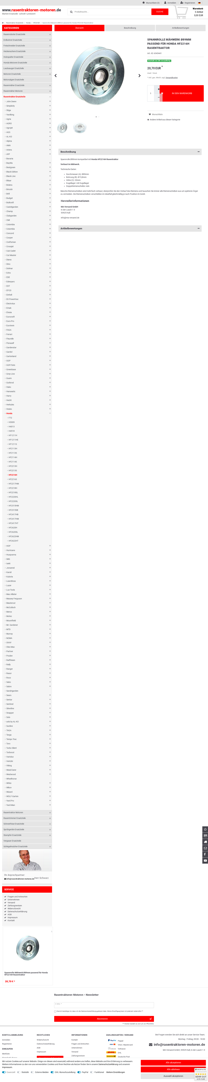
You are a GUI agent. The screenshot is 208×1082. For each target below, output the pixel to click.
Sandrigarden (12, 691)
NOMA (9, 638)
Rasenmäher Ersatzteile (14, 85)
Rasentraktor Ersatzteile (14, 23)
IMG (8, 559)
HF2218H (13, 488)
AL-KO (9, 136)
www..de (31, 11)
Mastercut (10, 603)
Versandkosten (172, 78)
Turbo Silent (11, 748)
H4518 (12, 431)
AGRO (9, 123)
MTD (8, 629)
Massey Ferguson (14, 598)
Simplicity (10, 106)
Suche (159, 11)
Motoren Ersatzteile (12, 74)
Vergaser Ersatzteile (12, 841)
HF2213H (13, 466)
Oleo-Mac (10, 647)
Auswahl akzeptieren (173, 1076)
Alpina (9, 141)
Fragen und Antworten (17, 897)
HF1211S (13, 444)
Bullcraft (10, 202)
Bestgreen (10, 167)
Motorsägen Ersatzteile (14, 80)
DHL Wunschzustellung (65, 1072)
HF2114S (13, 462)
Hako (8, 387)
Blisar (8, 180)
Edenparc (10, 281)
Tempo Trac (11, 739)
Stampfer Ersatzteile (12, 835)
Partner (9, 651)
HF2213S (13, 470)
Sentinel (9, 704)
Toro (8, 743)
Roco (8, 678)
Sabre (8, 686)
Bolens (9, 185)
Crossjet (10, 246)
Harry (8, 396)
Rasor (9, 673)
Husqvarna (11, 555)
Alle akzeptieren (173, 1062)
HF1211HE (13, 440)
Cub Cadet (11, 251)
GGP (8, 361)
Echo (8, 273)
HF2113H (13, 448)
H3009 (12, 422)
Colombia (10, 224)
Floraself (10, 343)
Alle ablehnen (173, 1069)
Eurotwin (10, 325)
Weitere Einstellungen (115, 1072)
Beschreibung (130, 28)
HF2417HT (13, 523)
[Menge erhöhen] (158, 89)
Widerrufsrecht (14, 908)
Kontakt (11, 920)
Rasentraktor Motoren (13, 812)
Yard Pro (10, 801)
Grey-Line (10, 374)
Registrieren (7, 1044)
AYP (8, 154)
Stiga (8, 110)
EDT (8, 286)
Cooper (9, 238)
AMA (8, 145)
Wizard (9, 792)
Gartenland (11, 356)
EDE (8, 277)
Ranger (9, 669)
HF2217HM (14, 484)
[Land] (199, 3)
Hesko (9, 409)
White (8, 783)
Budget (9, 198)
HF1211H (13, 435)
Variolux (10, 757)
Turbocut (10, 752)
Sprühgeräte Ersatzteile (14, 829)
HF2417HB (13, 514)
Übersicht (79, 28)
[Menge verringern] (158, 98)
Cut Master (11, 255)
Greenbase (11, 369)
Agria (8, 119)
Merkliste (6, 1054)
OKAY (8, 642)
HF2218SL (13, 492)
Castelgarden (12, 207)
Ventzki (9, 761)
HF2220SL (13, 501)
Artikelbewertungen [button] (71, 228)
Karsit (9, 572)
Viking (9, 765)
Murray (9, 634)
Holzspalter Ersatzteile (13, 57)
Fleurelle (10, 339)
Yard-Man (10, 805)
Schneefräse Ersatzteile (14, 824)
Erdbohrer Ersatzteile (13, 40)
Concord (10, 233)
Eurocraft (10, 317)
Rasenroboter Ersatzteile (14, 34)
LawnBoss (11, 581)
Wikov (9, 787)
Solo (8, 717)
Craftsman (11, 242)
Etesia (9, 312)
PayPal (85, 1072)
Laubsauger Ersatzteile (14, 68)
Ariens (9, 150)
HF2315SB (13, 510)
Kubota (9, 577)
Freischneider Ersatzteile (14, 45)
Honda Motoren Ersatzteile (15, 63)
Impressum (13, 917)
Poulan (9, 656)
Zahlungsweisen (15, 905)
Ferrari (9, 334)
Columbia (10, 229)
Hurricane (10, 550)
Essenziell (11, 1072)
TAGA (8, 730)
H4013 (12, 426)
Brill (8, 194)
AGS (8, 132)
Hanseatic (10, 391)
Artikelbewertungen (180, 28)
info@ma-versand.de (70, 218)
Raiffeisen (10, 660)
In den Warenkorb (182, 93)
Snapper (10, 713)
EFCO (8, 290)
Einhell (9, 295)
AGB (10, 914)
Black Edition (12, 172)
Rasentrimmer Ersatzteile (15, 818)
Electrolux (10, 303)
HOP (8, 546)
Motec (9, 616)
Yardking (10, 115)
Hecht (9, 400)
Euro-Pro (10, 321)
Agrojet (9, 128)
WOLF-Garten (12, 796)
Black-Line (10, 176)
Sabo (8, 682)
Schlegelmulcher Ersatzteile (15, 846)
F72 (10, 418)
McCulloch (11, 607)
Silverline (10, 708)
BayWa (9, 163)
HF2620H (13, 527)
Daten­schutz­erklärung (45, 1044)
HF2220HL (13, 497)
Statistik (25, 1072)
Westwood (11, 774)
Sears (8, 695)
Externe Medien (42, 1072)
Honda (28, 23)
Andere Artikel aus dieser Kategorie (165, 119)
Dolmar (9, 268)
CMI (8, 220)
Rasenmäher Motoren (13, 91)
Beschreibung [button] (68, 151)
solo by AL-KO (12, 721)
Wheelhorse (11, 779)
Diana (8, 259)
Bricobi (9, 189)
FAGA (8, 330)
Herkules (10, 404)
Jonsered (10, 568)
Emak (8, 308)
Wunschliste (50, 931)
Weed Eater (11, 770)
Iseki (8, 563)
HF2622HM (14, 536)
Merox (9, 612)
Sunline (9, 726)
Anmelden (6, 1040)
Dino (8, 264)
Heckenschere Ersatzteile (14, 51)
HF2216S (13, 479)
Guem (9, 378)
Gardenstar (11, 347)
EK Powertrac (12, 299)
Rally (8, 664)
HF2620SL (13, 532)
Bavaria (9, 158)
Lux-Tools (10, 590)
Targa (8, 735)
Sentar (9, 700)
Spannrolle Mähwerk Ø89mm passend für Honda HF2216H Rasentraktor (26, 973)
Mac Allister (11, 594)
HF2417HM (14, 519)
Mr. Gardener (12, 625)
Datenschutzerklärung (17, 911)
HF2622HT (13, 541)
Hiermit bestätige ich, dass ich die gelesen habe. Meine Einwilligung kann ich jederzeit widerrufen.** (100, 1011)
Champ (9, 211)
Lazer (8, 585)
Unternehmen (14, 899)
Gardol (9, 352)
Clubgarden (11, 216)
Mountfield (11, 620)
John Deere (11, 101)
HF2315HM (14, 506)
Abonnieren (102, 1019)
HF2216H (36, 23)
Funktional (99, 1072)
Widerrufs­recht (43, 1040)
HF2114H (13, 457)
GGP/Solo (10, 365)
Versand (11, 902)
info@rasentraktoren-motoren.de (20, 879)
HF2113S (13, 453)
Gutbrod (10, 382)
